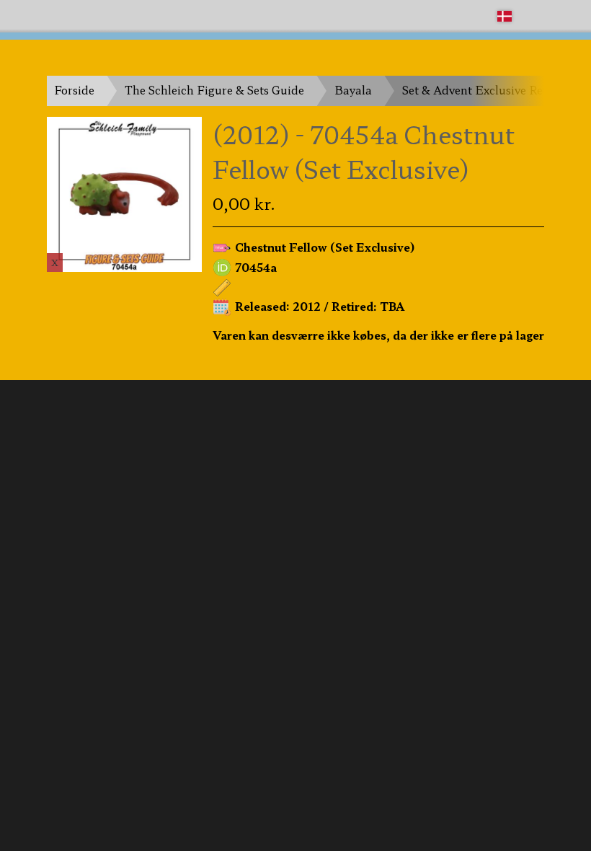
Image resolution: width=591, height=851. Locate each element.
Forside (74, 89)
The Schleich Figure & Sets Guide (214, 89)
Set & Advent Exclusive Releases (488, 89)
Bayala (353, 89)
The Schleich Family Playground (135, 15)
